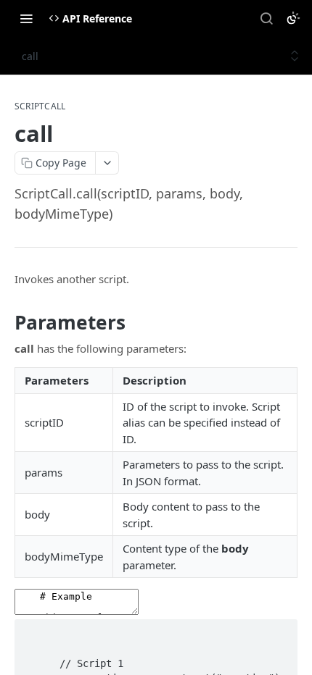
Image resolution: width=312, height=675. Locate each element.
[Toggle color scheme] (293, 18)
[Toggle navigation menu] (26, 18)
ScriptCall (40, 106)
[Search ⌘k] (266, 18)
